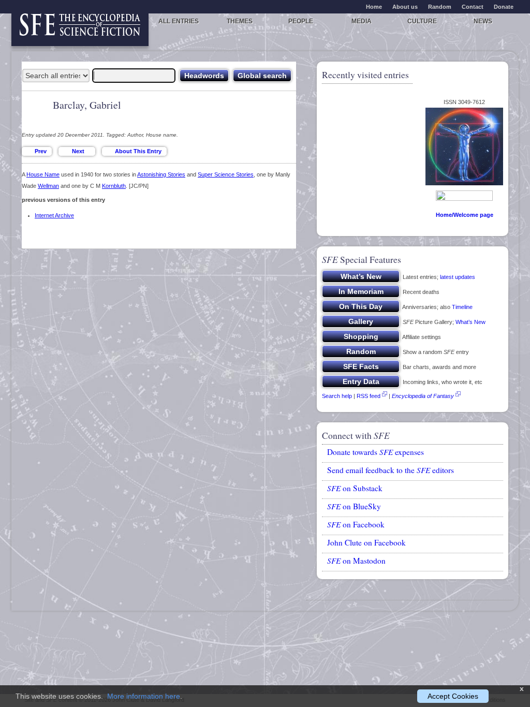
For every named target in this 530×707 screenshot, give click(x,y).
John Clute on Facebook (366, 542)
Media (361, 21)
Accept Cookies (453, 696)
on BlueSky (354, 506)
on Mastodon (356, 560)
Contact (472, 7)
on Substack (354, 488)
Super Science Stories (226, 174)
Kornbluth (114, 186)
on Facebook (356, 524)
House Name (43, 174)
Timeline (462, 307)
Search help (337, 396)
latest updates (457, 277)
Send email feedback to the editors (390, 470)
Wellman (48, 186)
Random (439, 7)
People (300, 21)
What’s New (470, 322)
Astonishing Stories (161, 174)
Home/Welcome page (464, 215)
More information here (143, 696)
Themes (240, 21)
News (483, 21)
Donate (503, 7)
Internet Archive (54, 215)
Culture (422, 21)
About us (405, 7)
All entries (178, 21)
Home (374, 7)
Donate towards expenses (375, 452)
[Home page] (80, 29)
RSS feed (368, 396)
